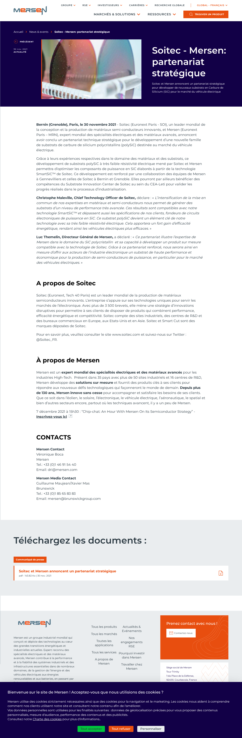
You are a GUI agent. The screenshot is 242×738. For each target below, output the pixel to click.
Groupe (66, 5)
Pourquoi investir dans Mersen (132, 655)
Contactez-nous (183, 633)
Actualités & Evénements (132, 629)
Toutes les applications (104, 643)
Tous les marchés (104, 634)
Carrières (137, 5)
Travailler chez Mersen (131, 666)
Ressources (159, 14)
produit (209, 14)
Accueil (18, 31)
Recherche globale (170, 5)
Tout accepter (91, 729)
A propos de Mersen (104, 661)
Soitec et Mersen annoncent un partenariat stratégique (67, 571)
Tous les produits (104, 627)
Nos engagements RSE (132, 642)
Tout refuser (121, 729)
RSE (85, 5)
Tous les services (104, 652)
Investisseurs (108, 5)
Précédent (27, 42)
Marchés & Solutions (114, 14)
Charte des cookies (47, 719)
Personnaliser (150, 729)
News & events (38, 31)
